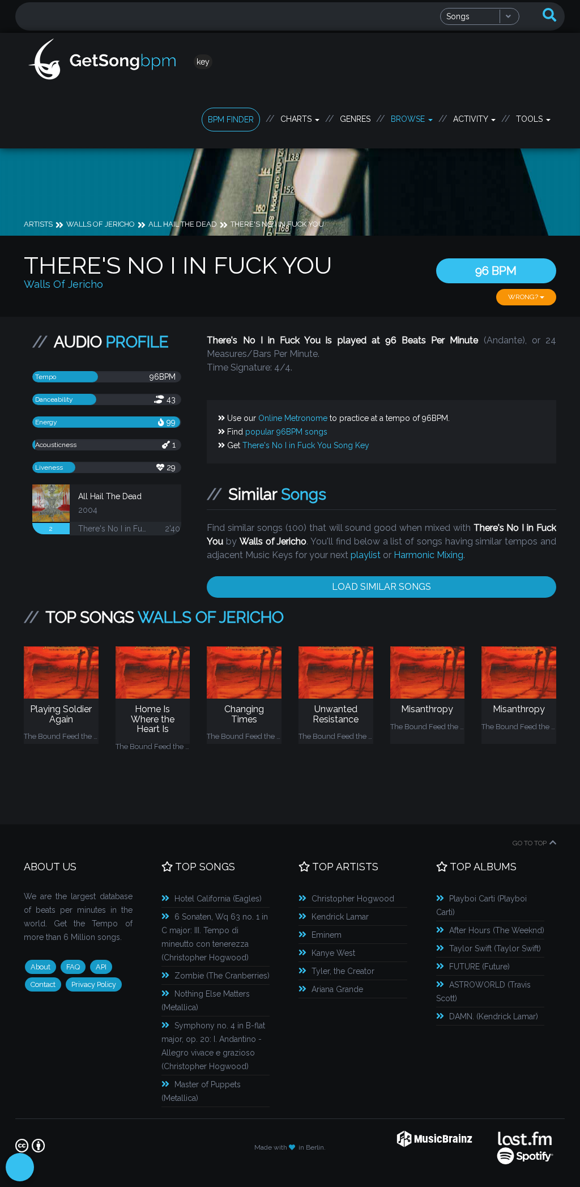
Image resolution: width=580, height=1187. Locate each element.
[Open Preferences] (20, 1167)
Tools (530, 119)
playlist (366, 555)
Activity (471, 119)
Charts (297, 119)
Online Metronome (292, 418)
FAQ (73, 967)
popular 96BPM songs (286, 431)
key (203, 61)
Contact (43, 984)
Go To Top (530, 843)
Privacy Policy (93, 984)
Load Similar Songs (381, 586)
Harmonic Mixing (428, 555)
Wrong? (524, 297)
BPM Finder (231, 119)
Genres (355, 119)
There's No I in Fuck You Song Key (305, 445)
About (40, 967)
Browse (409, 119)
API (101, 967)
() (218, 898)
